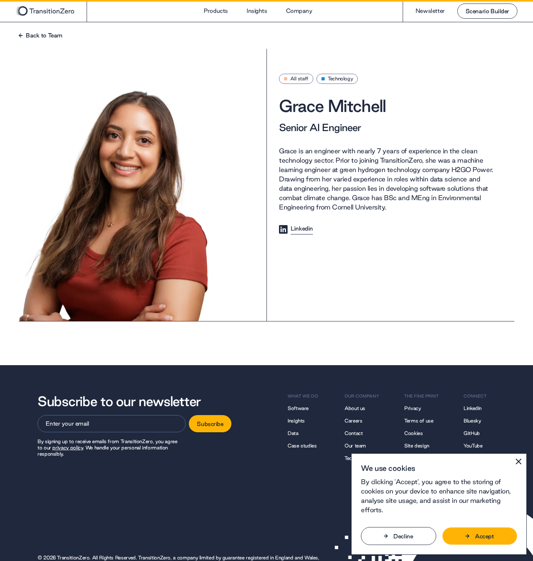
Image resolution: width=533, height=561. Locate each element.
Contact (353, 433)
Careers (353, 420)
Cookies (413, 433)
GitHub (472, 433)
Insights (257, 10)
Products (216, 10)
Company (299, 10)
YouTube (473, 445)
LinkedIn (472, 408)
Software (298, 408)
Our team (355, 445)
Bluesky (472, 420)
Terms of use (419, 420)
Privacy (412, 408)
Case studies (302, 445)
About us (355, 408)
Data (293, 433)
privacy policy (67, 447)
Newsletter (430, 10)
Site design (416, 445)
